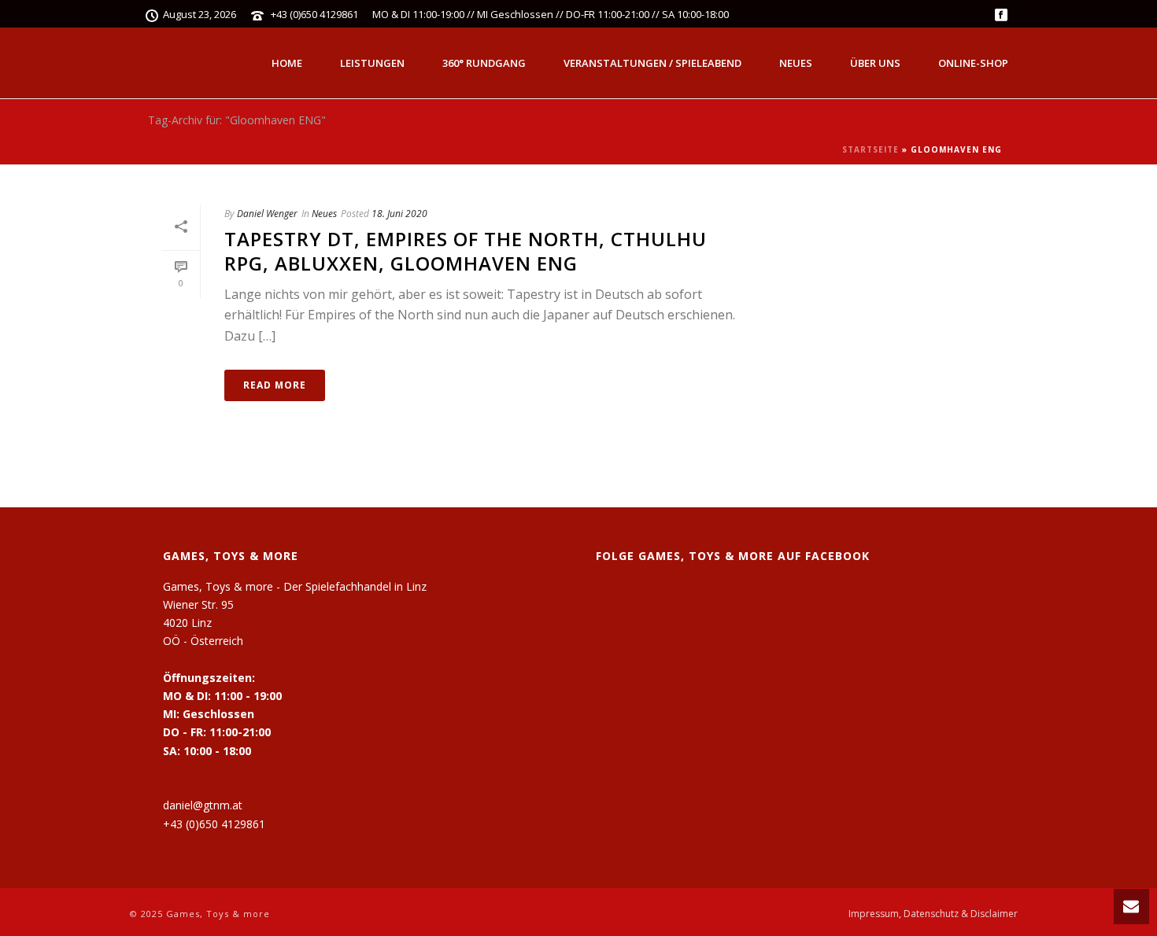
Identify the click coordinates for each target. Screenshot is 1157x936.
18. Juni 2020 (399, 213)
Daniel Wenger (267, 213)
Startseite (870, 149)
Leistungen (372, 63)
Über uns (875, 63)
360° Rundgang (484, 63)
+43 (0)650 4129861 (314, 14)
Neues (795, 63)
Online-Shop (973, 63)
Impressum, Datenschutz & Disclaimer (933, 914)
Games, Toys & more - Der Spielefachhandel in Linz (295, 586)
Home (287, 63)
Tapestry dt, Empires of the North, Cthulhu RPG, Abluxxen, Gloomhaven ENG (465, 251)
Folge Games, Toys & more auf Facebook (733, 555)
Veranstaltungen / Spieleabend (652, 63)
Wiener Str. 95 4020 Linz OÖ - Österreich (203, 622)
